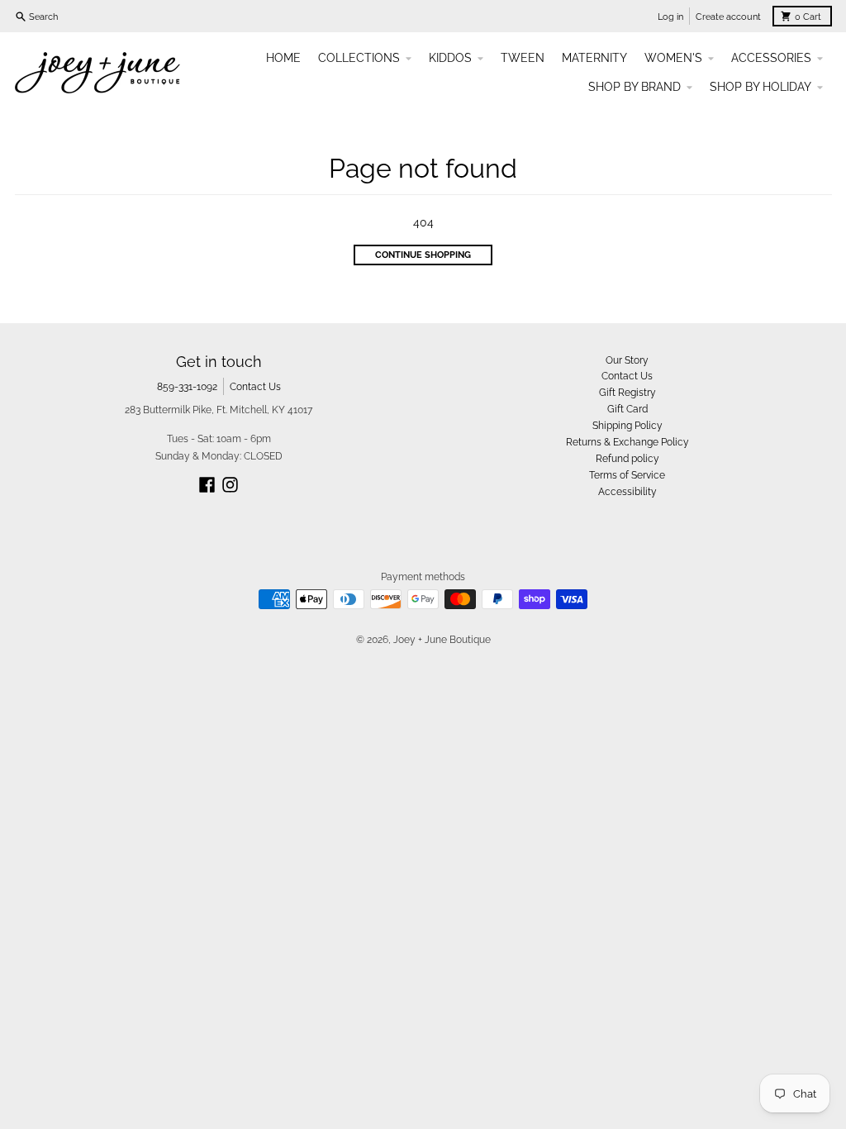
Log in (670, 16)
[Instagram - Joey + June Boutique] (230, 484)
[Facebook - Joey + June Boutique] (207, 484)
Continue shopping (423, 255)
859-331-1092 (187, 386)
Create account (728, 16)
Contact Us (255, 386)
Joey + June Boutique (442, 639)
